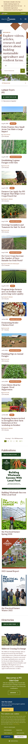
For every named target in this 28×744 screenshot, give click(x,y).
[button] (14, 741)
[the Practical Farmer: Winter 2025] (14, 590)
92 (16, 441)
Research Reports (16, 156)
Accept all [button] (7, 736)
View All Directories (9, 624)
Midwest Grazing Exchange (14, 648)
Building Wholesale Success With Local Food (14, 493)
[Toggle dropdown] (25, 83)
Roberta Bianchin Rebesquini (11, 263)
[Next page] (21, 441)
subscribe (6, 710)
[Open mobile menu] (25, 19)
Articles (13, 123)
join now (13, 692)
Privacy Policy (16, 724)
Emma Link (6, 166)
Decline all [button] (20, 736)
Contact (23, 13)
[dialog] (14, 727)
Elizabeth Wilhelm (8, 199)
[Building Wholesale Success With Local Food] (14, 474)
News (12, 188)
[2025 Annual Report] (14, 553)
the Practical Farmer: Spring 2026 (11, 533)
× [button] (26, 713)
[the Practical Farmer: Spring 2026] (14, 514)
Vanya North (6, 134)
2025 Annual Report (10, 571)
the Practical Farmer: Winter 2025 (11, 609)
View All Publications (10, 454)
